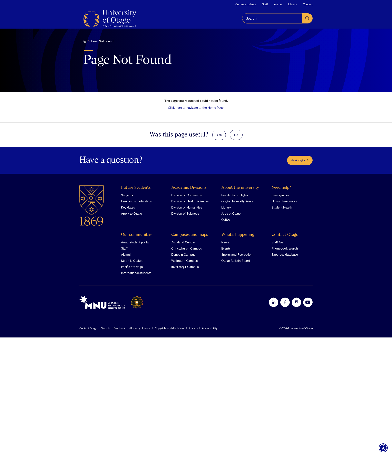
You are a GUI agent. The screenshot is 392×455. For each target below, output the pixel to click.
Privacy (193, 328)
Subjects (127, 195)
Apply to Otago (131, 213)
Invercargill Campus (185, 266)
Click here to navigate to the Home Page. (196, 107)
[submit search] (307, 18)
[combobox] (272, 18)
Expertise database (285, 254)
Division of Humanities (186, 207)
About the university (240, 187)
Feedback (119, 328)
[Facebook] (285, 302)
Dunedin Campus (183, 254)
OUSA (225, 219)
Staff (265, 4)
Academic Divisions (189, 187)
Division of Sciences (185, 213)
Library (292, 4)
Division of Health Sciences (190, 201)
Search (105, 328)
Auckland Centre (183, 242)
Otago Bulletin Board (235, 260)
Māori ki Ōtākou (132, 260)
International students (136, 272)
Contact (308, 4)
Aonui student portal (135, 242)
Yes (219, 134)
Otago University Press (237, 201)
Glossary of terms (140, 328)
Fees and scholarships (136, 201)
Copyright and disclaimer (170, 328)
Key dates (128, 207)
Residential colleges (234, 195)
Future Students (136, 187)
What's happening (237, 235)
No (236, 134)
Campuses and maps (189, 235)
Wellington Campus (184, 260)
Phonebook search (285, 248)
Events (226, 248)
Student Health (282, 207)
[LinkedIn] (273, 302)
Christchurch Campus (186, 248)
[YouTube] (308, 302)
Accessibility (209, 328)
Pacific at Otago (132, 266)
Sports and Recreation (237, 254)
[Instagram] (296, 302)
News (225, 242)
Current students (245, 4)
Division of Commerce (186, 195)
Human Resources (284, 201)
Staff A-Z (277, 242)
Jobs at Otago (231, 213)
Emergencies (280, 195)
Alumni (278, 4)
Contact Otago (285, 235)
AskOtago (298, 160)
